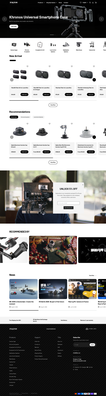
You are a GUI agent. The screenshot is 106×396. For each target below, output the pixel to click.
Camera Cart (12, 362)
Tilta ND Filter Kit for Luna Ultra (19, 87)
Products (40, 2)
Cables (10, 370)
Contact (66, 2)
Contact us (37, 344)
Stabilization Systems (14, 353)
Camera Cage (12, 341)
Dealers (59, 353)
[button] (94, 79)
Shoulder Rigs (12, 376)
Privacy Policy (25, 393)
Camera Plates (12, 373)
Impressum (60, 350)
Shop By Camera (50, 2)
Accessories (12, 382)
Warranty (37, 347)
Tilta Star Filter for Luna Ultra (63, 87)
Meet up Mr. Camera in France (78, 302)
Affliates (60, 356)
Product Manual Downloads (41, 359)
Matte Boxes (12, 359)
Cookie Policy (34, 393)
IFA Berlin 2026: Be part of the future (51, 302)
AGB (59, 347)
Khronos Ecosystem (14, 344)
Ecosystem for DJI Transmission (17, 350)
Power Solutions (13, 367)
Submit (93, 345)
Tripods (11, 364)
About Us (60, 341)
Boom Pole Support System (15, 379)
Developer (60, 344)
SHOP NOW (13, 26)
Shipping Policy (38, 353)
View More (53, 105)
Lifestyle (11, 385)
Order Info (37, 341)
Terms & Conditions (14, 393)
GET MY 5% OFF (68, 207)
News (60, 2)
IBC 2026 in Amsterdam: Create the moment (21, 303)
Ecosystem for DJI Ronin (15, 347)
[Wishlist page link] (80, 2)
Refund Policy (38, 350)
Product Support (39, 356)
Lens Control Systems (14, 356)
